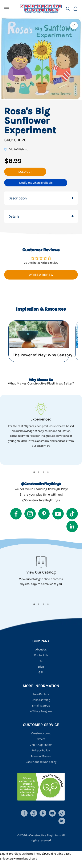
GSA (41, 672)
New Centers (41, 694)
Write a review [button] (41, 275)
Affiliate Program (41, 711)
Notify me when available (36, 183)
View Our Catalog (41, 572)
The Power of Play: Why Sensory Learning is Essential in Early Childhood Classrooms (44, 355)
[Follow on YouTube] (58, 513)
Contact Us (41, 655)
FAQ (41, 661)
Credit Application (41, 745)
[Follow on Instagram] (30, 513)
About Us (41, 649)
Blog (41, 666)
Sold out (25, 172)
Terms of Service (41, 756)
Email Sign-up (41, 705)
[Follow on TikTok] (72, 513)
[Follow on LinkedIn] (72, 526)
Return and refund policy (40, 762)
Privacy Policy (41, 750)
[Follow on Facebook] (16, 513)
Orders (41, 739)
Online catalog (41, 700)
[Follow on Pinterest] (44, 513)
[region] (41, 430)
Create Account (40, 733)
